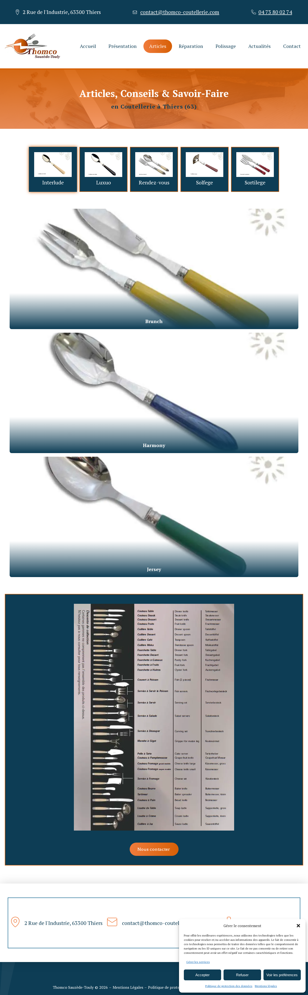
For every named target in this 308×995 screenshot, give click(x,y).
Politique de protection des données (228, 986)
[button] (298, 925)
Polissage (226, 46)
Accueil (88, 46)
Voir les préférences (282, 975)
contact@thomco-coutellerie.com (179, 12)
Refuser (242, 975)
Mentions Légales (128, 987)
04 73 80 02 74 (275, 12)
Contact (292, 46)
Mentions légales (266, 986)
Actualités (259, 46)
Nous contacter (154, 849)
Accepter (202, 975)
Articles (157, 46)
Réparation (191, 46)
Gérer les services (198, 962)
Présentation (123, 46)
